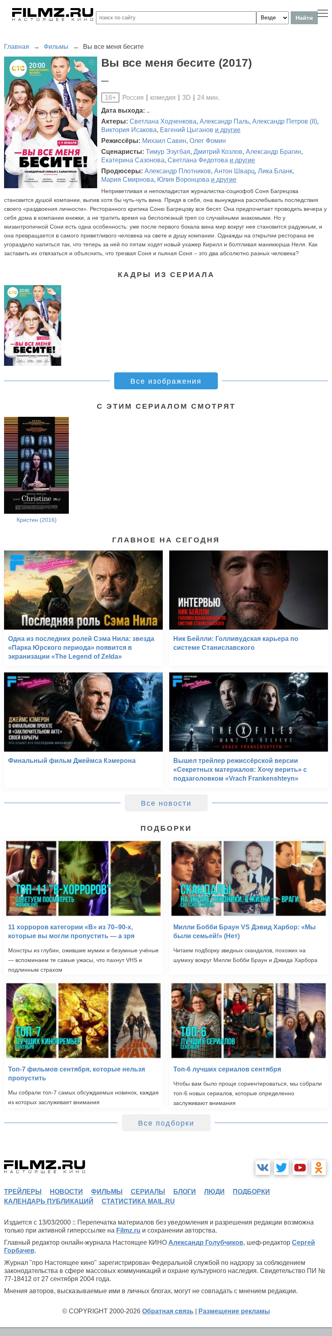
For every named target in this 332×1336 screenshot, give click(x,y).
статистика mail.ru (138, 1201)
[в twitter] (281, 1167)
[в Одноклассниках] (318, 1167)
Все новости (166, 803)
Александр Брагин (273, 151)
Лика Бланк (275, 171)
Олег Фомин (207, 140)
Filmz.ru (128, 1230)
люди (214, 1191)
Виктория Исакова (129, 129)
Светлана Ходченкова (163, 121)
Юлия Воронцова (183, 179)
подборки (251, 1191)
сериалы (148, 1191)
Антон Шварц (234, 171)
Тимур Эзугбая (168, 151)
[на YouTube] (300, 1167)
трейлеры (23, 1191)
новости (66, 1191)
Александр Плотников (178, 171)
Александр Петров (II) (284, 121)
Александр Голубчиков (205, 1242)
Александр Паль (224, 121)
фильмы (107, 1191)
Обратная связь (168, 1311)
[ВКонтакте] (262, 1167)
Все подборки (166, 1123)
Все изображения (166, 381)
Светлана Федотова (198, 160)
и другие (227, 129)
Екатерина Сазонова (132, 160)
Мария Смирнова (127, 179)
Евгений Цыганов (186, 129)
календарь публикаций (49, 1201)
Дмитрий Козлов (218, 151)
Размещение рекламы (234, 1311)
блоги (184, 1191)
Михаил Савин (164, 140)
